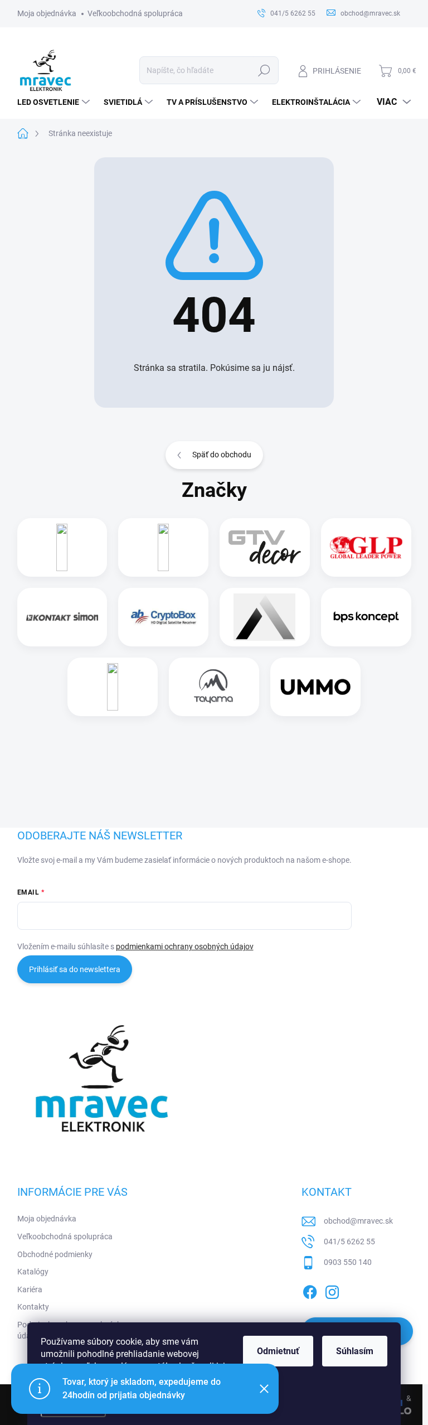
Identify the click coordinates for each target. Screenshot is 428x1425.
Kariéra (29, 1289)
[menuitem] (55, 102)
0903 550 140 (348, 1262)
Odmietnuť (278, 1351)
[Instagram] (332, 1290)
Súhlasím (354, 1351)
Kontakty (33, 1306)
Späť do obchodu (221, 454)
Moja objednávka (46, 13)
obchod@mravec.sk (358, 1220)
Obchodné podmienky (55, 1254)
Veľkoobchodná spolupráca (135, 13)
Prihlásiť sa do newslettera (74, 969)
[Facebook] (309, 1290)
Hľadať (264, 70)
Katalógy (32, 1271)
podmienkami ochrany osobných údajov (185, 946)
